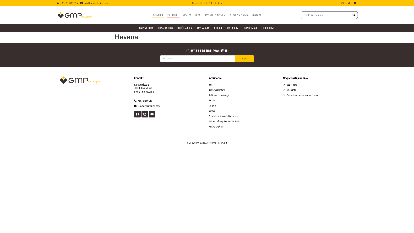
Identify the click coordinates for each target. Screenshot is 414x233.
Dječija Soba (184, 28)
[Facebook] (137, 114)
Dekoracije (269, 28)
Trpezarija (203, 28)
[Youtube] (152, 114)
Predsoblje (233, 28)
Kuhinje (218, 28)
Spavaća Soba (165, 28)
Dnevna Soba (146, 28)
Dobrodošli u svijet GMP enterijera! (207, 3)
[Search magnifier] (354, 15)
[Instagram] (145, 114)
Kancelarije (251, 28)
